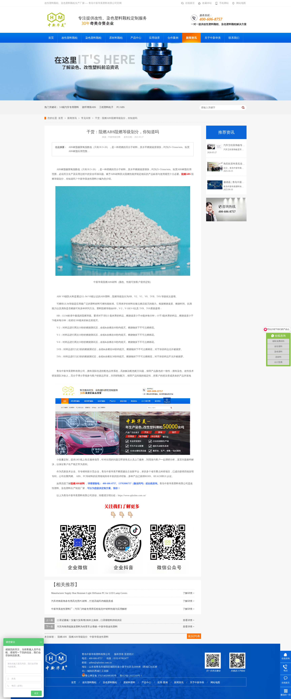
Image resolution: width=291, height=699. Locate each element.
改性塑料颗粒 (89, 682)
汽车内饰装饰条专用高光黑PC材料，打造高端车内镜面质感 (82, 601)
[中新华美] (56, 657)
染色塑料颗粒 (110, 682)
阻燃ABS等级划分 (78, 637)
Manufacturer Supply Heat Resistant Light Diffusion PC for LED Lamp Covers (89, 593)
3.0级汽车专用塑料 (69, 107)
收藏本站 (207, 3)
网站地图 (241, 3)
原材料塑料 (129, 682)
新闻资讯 (72, 118)
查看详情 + (188, 620)
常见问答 (86, 118)
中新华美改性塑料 (99, 637)
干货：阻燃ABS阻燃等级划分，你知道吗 (116, 118)
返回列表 (194, 636)
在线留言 (190, 3)
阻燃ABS (62, 637)
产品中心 (146, 682)
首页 (61, 118)
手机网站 (224, 3)
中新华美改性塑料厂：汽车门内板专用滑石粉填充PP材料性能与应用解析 (89, 609)
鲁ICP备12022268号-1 (131, 675)
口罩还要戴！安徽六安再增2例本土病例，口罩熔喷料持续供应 (89, 620)
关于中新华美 (197, 682)
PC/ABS (121, 107)
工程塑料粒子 (106, 107)
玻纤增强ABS (89, 107)
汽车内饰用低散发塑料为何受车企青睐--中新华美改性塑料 (87, 626)
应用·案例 (162, 682)
